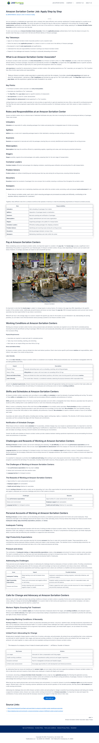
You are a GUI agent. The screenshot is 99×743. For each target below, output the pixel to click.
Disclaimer (73, 728)
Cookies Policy (39, 728)
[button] (73, 3)
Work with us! (49, 698)
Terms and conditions (50, 728)
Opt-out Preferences (28, 728)
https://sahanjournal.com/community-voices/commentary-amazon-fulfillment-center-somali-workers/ (35, 711)
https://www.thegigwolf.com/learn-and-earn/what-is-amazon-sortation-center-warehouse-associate (34, 708)
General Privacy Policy (63, 728)
